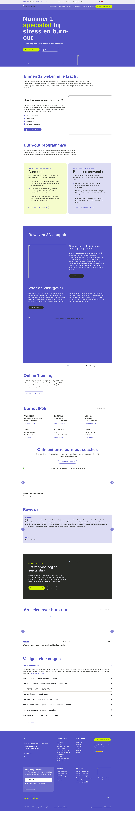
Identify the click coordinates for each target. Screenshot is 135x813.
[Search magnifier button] (111, 1)
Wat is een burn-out (65, 6)
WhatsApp (26, 2)
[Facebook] (25, 798)
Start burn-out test (88, 6)
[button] (23, 482)
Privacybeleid (107, 807)
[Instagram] (28, 798)
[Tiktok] (34, 798)
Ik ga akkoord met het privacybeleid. (36, 783)
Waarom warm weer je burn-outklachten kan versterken (46, 645)
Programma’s (53, 6)
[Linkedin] (31, 798)
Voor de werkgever (59, 1)
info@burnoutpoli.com (31, 748)
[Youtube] (37, 798)
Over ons (68, 1)
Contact (83, 1)
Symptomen (77, 6)
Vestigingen (76, 1)
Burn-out (79, 768)
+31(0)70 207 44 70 (41, 2)
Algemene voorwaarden (96, 807)
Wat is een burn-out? (37, 673)
